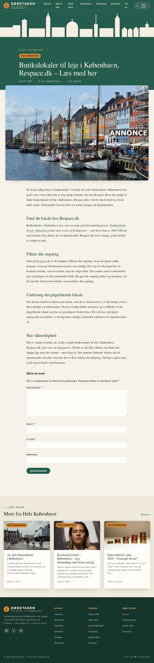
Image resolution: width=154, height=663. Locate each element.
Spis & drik (59, 5)
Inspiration (86, 3)
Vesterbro (59, 620)
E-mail (31, 439)
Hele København (35, 50)
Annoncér (127, 631)
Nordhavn (59, 643)
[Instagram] (6, 630)
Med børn (70, 5)
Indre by (58, 614)
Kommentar (34, 387)
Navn (30, 423)
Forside (22, 50)
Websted (31, 454)
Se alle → (145, 514)
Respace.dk (43, 261)
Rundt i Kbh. (128, 625)
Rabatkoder (94, 637)
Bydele (47, 3)
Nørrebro (58, 625)
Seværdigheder (96, 625)
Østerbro (58, 631)
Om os (126, 5)
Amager (58, 637)
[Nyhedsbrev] (21, 630)
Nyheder (115, 3)
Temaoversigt (129, 620)
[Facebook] (14, 630)
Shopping (101, 3)
